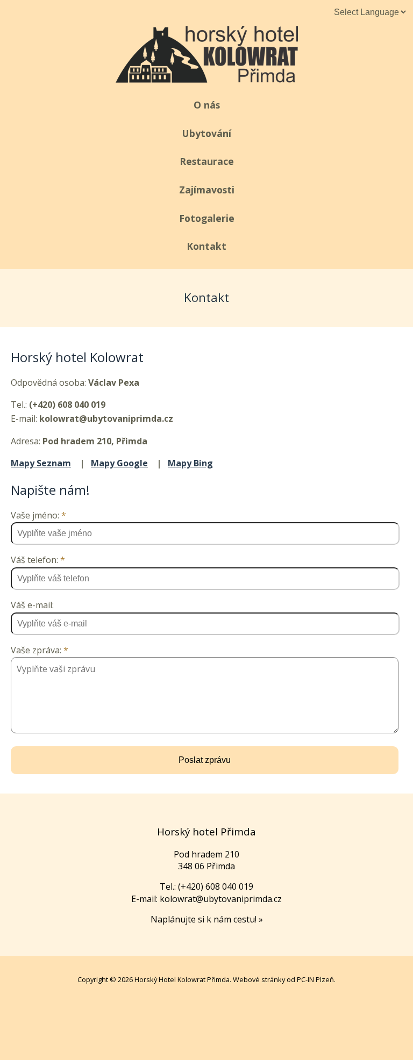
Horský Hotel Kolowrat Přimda (182, 979)
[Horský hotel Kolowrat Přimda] (207, 78)
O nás (207, 104)
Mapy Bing (190, 463)
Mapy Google (119, 463)
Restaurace (207, 161)
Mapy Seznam (41, 463)
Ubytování (206, 133)
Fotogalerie (206, 218)
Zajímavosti (206, 189)
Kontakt (206, 246)
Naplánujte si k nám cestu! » (207, 919)
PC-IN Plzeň (315, 979)
